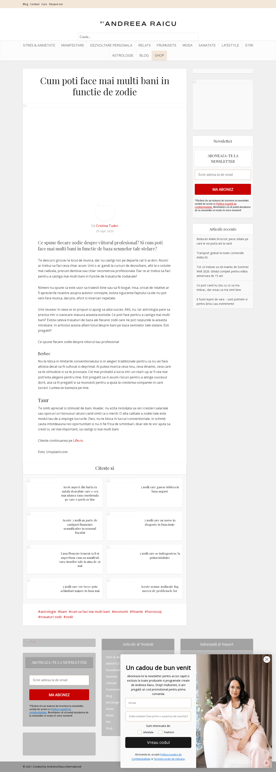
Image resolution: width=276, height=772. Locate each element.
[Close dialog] (266, 659)
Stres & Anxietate (39, 45)
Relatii (144, 45)
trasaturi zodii (51, 617)
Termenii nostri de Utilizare (169, 759)
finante (137, 611)
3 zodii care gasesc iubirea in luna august (160, 489)
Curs (44, 4)
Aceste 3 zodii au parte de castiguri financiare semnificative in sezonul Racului (79, 526)
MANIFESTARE (72, 45)
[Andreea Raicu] (138, 20)
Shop (159, 55)
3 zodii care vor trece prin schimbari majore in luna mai (80, 589)
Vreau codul (158, 742)
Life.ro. (78, 440)
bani (63, 611)
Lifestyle (230, 45)
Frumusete (166, 45)
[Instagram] (28, 736)
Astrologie (122, 55)
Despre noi (56, 4)
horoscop (154, 611)
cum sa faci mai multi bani (90, 611)
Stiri (249, 45)
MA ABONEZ (222, 189)
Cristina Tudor (107, 225)
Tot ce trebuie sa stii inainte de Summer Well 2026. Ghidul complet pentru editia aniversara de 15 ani (223, 271)
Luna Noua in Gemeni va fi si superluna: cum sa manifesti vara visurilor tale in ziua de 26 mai (80, 559)
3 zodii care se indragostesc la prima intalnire (159, 555)
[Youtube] (28, 749)
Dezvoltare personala (111, 45)
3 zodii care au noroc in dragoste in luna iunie (159, 522)
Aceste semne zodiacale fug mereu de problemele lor (160, 589)
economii (121, 611)
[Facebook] (28, 742)
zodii (69, 617)
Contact (34, 4)
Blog (25, 4)
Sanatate (207, 45)
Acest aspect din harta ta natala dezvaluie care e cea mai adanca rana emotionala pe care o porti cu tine (80, 493)
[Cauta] (194, 37)
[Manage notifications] (266, 763)
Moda (187, 45)
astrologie (48, 611)
